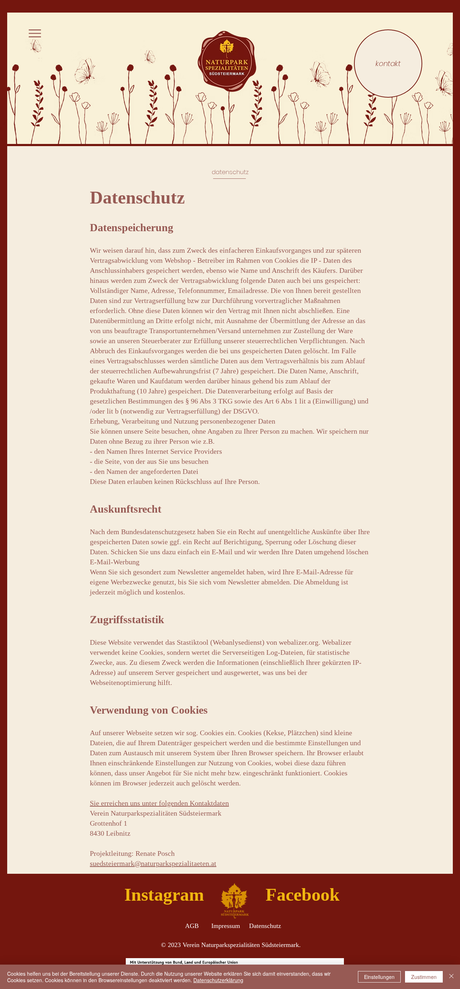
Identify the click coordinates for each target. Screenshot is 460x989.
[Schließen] (451, 976)
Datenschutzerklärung (218, 980)
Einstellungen (379, 976)
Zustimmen (424, 976)
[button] (35, 33)
